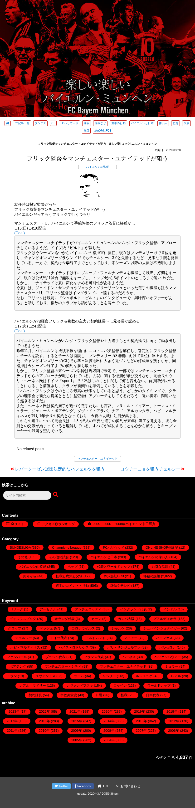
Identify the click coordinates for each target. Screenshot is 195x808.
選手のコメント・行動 (72, 586)
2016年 (44, 721)
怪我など (100, 123)
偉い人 (163, 123)
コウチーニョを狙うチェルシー (150, 469)
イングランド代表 (133, 609)
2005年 (76, 740)
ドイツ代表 (58, 638)
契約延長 (35, 695)
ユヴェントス (45, 676)
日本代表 (152, 695)
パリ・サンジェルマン (124, 647)
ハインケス (164, 638)
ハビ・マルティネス (25, 647)
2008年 (108, 730)
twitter (63, 786)
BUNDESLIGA (20, 547)
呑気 (86, 130)
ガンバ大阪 (126, 619)
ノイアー (130, 638)
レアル (176, 676)
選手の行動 (118, 123)
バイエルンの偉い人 (153, 557)
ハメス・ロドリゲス (74, 647)
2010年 (44, 730)
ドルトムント (96, 638)
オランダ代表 (65, 619)
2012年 (173, 721)
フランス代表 (94, 657)
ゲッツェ (46, 628)
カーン (96, 619)
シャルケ (118, 628)
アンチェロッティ (88, 609)
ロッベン (120, 685)
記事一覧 (23, 123)
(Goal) (19, 233)
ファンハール (17, 657)
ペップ (73, 566)
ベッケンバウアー (167, 657)
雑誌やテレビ (120, 586)
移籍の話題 (151, 576)
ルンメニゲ (144, 676)
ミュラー (171, 666)
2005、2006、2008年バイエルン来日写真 (124, 524)
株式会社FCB (103, 130)
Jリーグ (17, 609)
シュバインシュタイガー (161, 628)
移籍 (86, 123)
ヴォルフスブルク (23, 619)
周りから (29, 576)
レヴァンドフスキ (79, 685)
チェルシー (23, 638)
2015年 (76, 721)
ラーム (79, 676)
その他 (23, 557)
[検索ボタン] (56, 495)
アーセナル (48, 609)
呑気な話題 (160, 566)
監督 (175, 123)
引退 (99, 695)
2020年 (107, 711)
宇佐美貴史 (68, 695)
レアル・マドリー (32, 685)
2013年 (141, 721)
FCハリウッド (69, 123)
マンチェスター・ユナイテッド (97, 458)
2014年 (109, 721)
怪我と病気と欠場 (69, 576)
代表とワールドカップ (113, 566)
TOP (105, 786)
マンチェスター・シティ (63, 666)
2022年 (44, 711)
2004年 (109, 740)
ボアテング (18, 666)
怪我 (124, 695)
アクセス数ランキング (58, 524)
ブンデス (40, 123)
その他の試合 (59, 557)
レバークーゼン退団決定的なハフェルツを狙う (60, 469)
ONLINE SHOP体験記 (162, 547)
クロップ (14, 628)
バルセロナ (167, 647)
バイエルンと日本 (142, 123)
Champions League (67, 547)
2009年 (76, 730)
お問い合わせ (129, 786)
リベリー (109, 676)
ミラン (12, 676)
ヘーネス (129, 657)
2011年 (12, 730)
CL (53, 123)
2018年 (171, 711)
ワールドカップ (159, 685)
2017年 (12, 721)
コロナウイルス (83, 628)
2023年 (14, 711)
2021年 (74, 711)
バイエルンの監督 (97, 167)
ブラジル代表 (55, 657)
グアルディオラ (164, 619)
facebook (83, 786)
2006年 (173, 730)
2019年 (139, 711)
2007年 (141, 730)
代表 (186, 123)
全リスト (17, 524)
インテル (170, 609)
